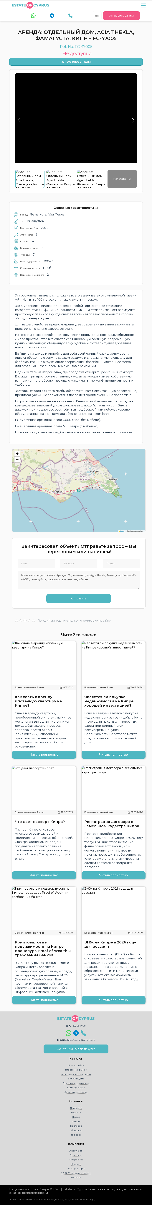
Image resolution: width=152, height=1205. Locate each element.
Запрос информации (76, 61)
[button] (17, 454)
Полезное (76, 1155)
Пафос (76, 1116)
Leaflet (122, 531)
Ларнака (76, 1112)
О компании (76, 1150)
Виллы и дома (76, 1078)
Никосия (76, 1121)
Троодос (76, 1134)
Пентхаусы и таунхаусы (76, 1083)
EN (97, 15)
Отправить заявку (121, 15)
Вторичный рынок (76, 1069)
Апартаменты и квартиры (76, 1074)
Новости (76, 1164)
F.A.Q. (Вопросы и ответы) (76, 1173)
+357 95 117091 (78, 1025)
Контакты (76, 1177)
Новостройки (76, 1065)
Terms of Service (82, 1199)
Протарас (76, 1125)
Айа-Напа (76, 1130)
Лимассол (76, 1108)
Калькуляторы (76, 1168)
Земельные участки (76, 1092)
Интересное (76, 1159)
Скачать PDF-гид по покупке (76, 1049)
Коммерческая (76, 1087)
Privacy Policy (63, 1199)
